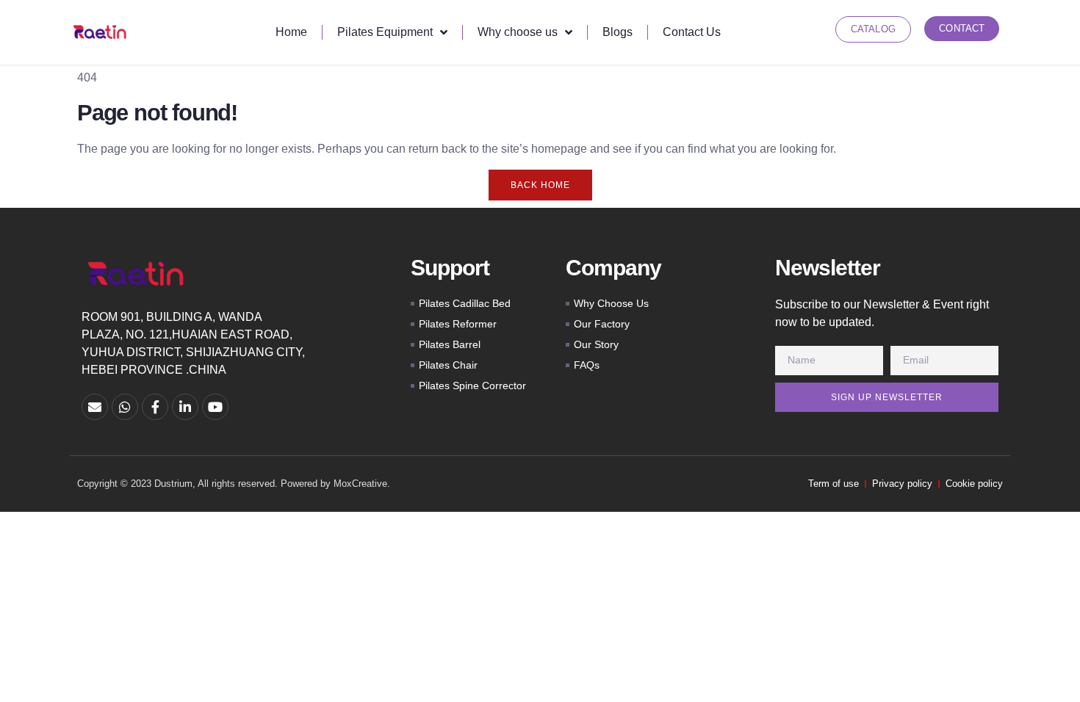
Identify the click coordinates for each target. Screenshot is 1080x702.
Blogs (617, 32)
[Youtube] (215, 407)
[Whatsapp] (125, 407)
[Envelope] (95, 407)
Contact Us (692, 32)
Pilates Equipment (385, 32)
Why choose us (518, 32)
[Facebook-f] (155, 407)
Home (291, 32)
